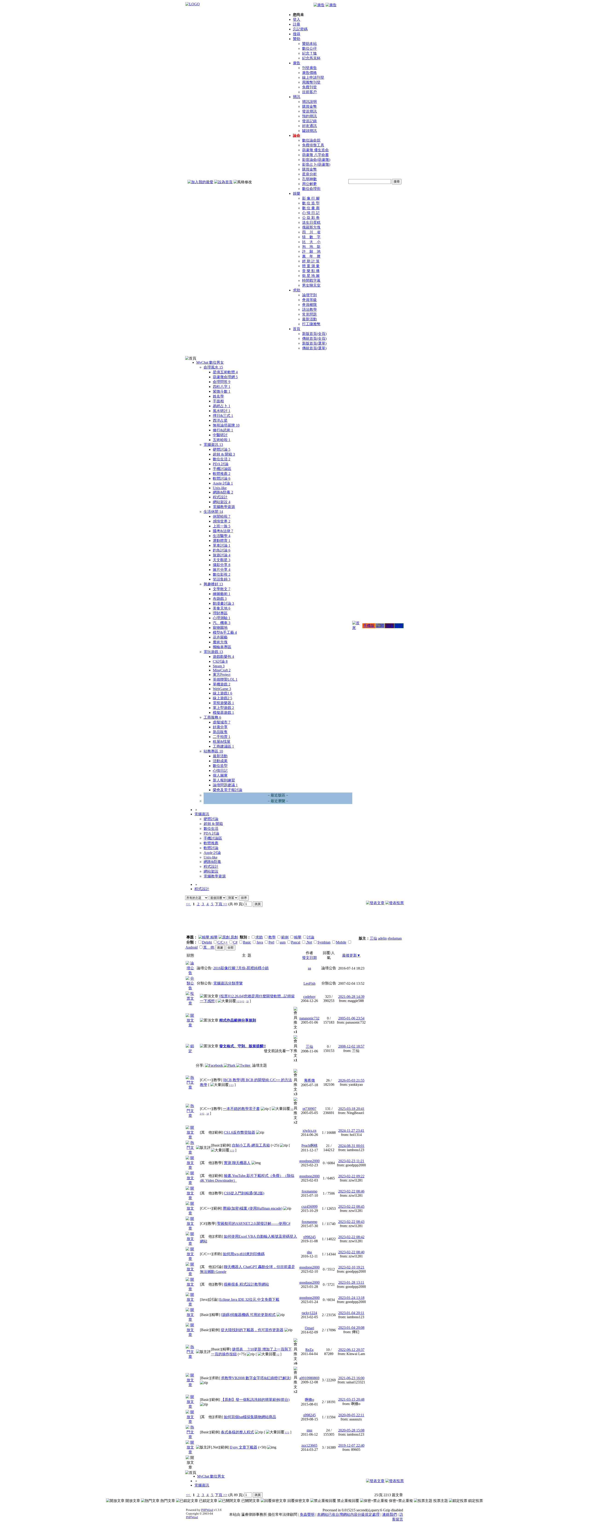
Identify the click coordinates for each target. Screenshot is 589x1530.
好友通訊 (309, 126)
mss (309, 1430)
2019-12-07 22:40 (351, 1445)
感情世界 (221, 521)
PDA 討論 (220, 464)
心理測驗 (221, 618)
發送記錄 (309, 121)
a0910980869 (309, 1378)
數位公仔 (309, 48)
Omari (309, 1328)
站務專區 (213, 751)
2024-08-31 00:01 (351, 1146)
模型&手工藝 (225, 632)
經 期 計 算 (311, 261)
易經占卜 (221, 406)
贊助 (296, 39)
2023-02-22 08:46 (351, 1191)
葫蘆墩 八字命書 (315, 155)
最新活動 (309, 319)
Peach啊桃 (309, 1145)
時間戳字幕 (311, 280)
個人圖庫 (220, 775)
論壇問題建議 (225, 785)
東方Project (221, 674)
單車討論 (221, 545)
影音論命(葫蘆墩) (316, 160)
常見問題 (309, 314)
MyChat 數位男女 (210, 362)
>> (224, 904)
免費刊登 (309, 87)
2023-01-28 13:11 (351, 1282)
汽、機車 (221, 623)
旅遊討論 (221, 555)
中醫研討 (220, 435)
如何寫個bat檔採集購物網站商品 (250, 1417)
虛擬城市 (221, 722)
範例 (285, 937)
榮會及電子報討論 (227, 790)
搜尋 (296, 34)
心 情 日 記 (311, 213)
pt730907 (309, 1109)
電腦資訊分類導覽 (228, 983)
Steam (219, 666)
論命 (296, 135)
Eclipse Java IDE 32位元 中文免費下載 (249, 1299)
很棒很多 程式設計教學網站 (246, 1284)
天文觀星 (221, 560)
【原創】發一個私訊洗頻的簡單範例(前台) (255, 1400)
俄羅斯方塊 (311, 227)
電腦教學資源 (224, 507)
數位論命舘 (311, 140)
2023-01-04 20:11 (351, 1313)
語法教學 (309, 309)
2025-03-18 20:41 (351, 1109)
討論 (310, 937)
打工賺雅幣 (311, 324)
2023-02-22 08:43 (351, 1222)
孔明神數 (309, 179)
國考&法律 (223, 531)
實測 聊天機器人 (237, 1163)
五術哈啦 (221, 440)
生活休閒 (213, 512)
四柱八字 (221, 387)
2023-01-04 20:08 (351, 1328)
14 (208, 1114)
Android (191, 947)
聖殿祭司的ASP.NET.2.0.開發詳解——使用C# (253, 1223)
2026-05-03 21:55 (351, 1080)
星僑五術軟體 (225, 372)
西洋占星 (220, 420)
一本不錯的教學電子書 (241, 1109)
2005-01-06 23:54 (351, 1018)
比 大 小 (311, 242)
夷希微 (309, 1080)
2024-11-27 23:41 (351, 1130)
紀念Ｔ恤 (309, 53)
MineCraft (222, 670)
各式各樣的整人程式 (237, 1432)
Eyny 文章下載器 (243, 1447)
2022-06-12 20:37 (351, 1350)
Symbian (324, 942)
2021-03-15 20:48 (351, 1399)
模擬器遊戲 (223, 712)
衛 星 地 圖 (311, 276)
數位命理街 (311, 189)
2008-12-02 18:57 (351, 1046)
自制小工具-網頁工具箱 (251, 1145)
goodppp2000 (309, 1161)
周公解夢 (309, 184)
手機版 (368, 625)
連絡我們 (389, 1514)
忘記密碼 (300, 29)
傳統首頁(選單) (314, 348)
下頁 (218, 904)
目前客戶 (309, 92)
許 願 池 (311, 251)
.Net (309, 942)
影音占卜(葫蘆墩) (316, 164)
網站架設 (221, 502)
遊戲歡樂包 (223, 657)
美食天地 (221, 608)
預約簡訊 (309, 116)
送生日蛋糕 (311, 222)
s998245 (309, 1237)
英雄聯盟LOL (225, 679)
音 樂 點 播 (311, 271)
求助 (296, 290)
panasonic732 (309, 1018)
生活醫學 (221, 536)
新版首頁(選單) (314, 343)
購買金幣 (309, 106)
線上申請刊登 (313, 77)
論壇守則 (309, 295)
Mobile (341, 942)
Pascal (295, 942)
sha (309, 1252)
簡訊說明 (309, 102)
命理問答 (221, 382)
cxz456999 (309, 1206)
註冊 (296, 24)
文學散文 (221, 589)
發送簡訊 (309, 111)
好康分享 (220, 727)
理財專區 (220, 613)
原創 (234, 937)
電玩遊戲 (213, 652)
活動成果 (220, 761)
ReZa (309, 1350)
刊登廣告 (309, 68)
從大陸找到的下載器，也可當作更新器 (252, 1330)
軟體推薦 (221, 474)
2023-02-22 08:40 (351, 1252)
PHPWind (207, 1510)
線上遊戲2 (222, 698)
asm (283, 942)
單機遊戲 (221, 684)
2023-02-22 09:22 (351, 1176)
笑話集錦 (221, 579)
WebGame (222, 689)
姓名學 (218, 396)
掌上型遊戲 (223, 708)
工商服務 (212, 717)
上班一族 (221, 526)
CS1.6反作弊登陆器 (239, 1132)
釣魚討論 (221, 550)
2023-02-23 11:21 (351, 1161)
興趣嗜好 (213, 584)
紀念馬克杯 (311, 58)
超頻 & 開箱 (224, 454)
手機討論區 (222, 469)
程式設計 (220, 497)
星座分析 (309, 174)
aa (309, 968)
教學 (272, 937)
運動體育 (221, 541)
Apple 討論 (223, 483)
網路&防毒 (223, 492)
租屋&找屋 (221, 741)
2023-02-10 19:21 (351, 1267)
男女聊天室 (311, 285)
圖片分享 (221, 570)
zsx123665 (309, 1445)
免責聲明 (307, 1514)
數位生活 (221, 459)
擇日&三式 (223, 416)
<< (188, 904)
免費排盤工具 (313, 145)
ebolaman (395, 938)
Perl (271, 942)
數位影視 (221, 574)
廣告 (296, 63)
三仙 (373, 938)
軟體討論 (221, 478)
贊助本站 (309, 44)
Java (260, 942)
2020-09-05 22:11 (351, 1415)
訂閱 (380, 625)
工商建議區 (223, 746)
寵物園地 (220, 628)
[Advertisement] (379, 922)
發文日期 (309, 958)
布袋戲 (220, 599)
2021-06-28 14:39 (351, 997)
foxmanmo (309, 1191)
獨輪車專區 (222, 647)
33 (247, 1001)
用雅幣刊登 (311, 82)
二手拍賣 (221, 737)
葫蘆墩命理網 (225, 377)
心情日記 (220, 770)
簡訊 (296, 97)
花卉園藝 (220, 637)
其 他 (208, 947)
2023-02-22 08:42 (351, 1237)
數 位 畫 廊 (311, 208)
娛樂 (296, 193)
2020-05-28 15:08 (351, 1430)
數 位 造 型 (311, 203)
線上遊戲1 (222, 693)
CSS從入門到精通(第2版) (244, 1193)
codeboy (309, 997)
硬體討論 (221, 449)
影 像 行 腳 (311, 198)
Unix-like (220, 488)
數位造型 (220, 766)
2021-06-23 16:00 (351, 1378)
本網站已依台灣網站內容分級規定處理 (348, 1514)
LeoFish (309, 983)
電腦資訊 (213, 445)
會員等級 (309, 300)
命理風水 (213, 367)
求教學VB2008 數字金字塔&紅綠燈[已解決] (256, 1378)
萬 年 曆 (311, 256)
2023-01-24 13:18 (351, 1298)
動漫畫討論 (223, 603)
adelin (382, 938)
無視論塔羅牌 (226, 425)
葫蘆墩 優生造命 (315, 150)
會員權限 (309, 305)
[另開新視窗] (190, 973)
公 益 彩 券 (311, 218)
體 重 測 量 (311, 266)
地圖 (389, 625)
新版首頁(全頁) (314, 334)
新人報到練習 (224, 780)
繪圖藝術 (221, 594)
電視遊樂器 (223, 703)
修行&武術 (223, 430)
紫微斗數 (221, 391)
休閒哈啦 (221, 516)
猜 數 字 (311, 237)
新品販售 (220, 732)
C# (235, 942)
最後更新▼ (351, 955)
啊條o (309, 1400)
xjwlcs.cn (309, 1130)
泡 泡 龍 (311, 247)
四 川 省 (311, 232)
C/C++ (222, 942)
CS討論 (220, 661)
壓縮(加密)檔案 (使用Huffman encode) (252, 1208)
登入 (296, 19)
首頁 (296, 329)
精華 (213, 937)
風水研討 (221, 411)
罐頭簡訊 (309, 131)
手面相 (218, 401)
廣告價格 (309, 73)
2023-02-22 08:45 (351, 1206)
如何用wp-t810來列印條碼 (244, 1254)
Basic (247, 942)
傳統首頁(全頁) (314, 338)
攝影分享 (221, 565)
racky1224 (309, 1313)
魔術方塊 (220, 642)
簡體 (399, 625)
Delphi (207, 942)
